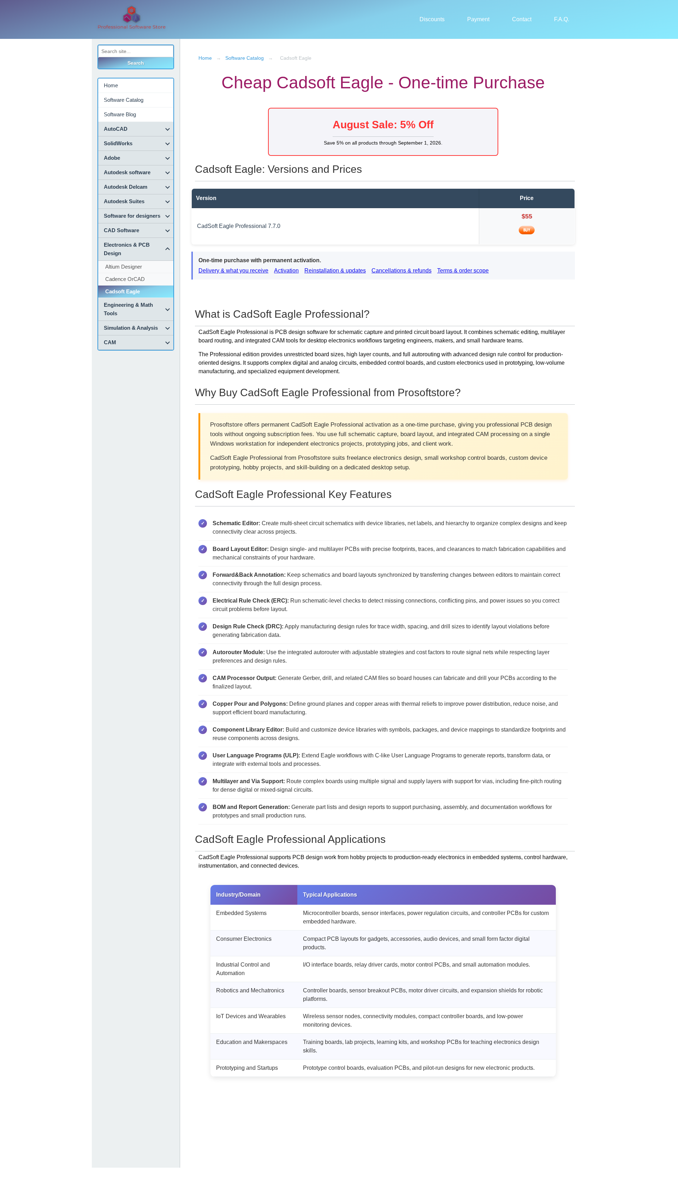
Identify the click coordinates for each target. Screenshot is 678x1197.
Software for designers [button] (132, 216)
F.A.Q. (561, 19)
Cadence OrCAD (125, 279)
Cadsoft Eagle (122, 291)
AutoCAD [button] (115, 129)
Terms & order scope (463, 271)
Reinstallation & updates (335, 271)
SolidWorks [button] (118, 143)
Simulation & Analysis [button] (131, 328)
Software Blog (120, 114)
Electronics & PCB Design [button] (127, 249)
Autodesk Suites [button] (124, 201)
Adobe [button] (112, 158)
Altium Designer (123, 267)
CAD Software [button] (121, 230)
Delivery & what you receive (233, 271)
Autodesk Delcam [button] (125, 187)
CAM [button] (110, 342)
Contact (521, 19)
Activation (286, 271)
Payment (478, 19)
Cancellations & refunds (401, 271)
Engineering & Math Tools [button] (128, 309)
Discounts (432, 19)
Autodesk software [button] (127, 172)
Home (111, 85)
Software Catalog (123, 100)
